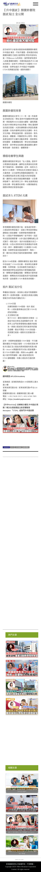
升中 (12, 447)
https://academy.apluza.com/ (19, 399)
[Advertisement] (20, 544)
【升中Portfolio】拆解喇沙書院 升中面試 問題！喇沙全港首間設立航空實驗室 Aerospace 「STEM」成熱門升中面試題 (20, 407)
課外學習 (26, 447)
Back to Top (19, 860)
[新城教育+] (11, 4)
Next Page (20, 439)
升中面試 (18, 447)
